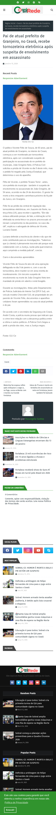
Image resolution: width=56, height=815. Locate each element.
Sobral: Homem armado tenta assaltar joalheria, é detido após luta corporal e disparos (33, 600)
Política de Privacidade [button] (16, 802)
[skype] (39, 2)
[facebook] (18, 2)
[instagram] (28, 2)
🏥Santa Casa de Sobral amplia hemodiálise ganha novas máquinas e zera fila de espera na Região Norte (33, 617)
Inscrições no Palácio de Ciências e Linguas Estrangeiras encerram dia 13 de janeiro (33, 440)
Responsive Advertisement (15, 78)
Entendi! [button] (10, 810)
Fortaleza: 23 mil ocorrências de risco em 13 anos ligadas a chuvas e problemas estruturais (33, 456)
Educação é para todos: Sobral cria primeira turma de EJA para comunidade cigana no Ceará (32, 633)
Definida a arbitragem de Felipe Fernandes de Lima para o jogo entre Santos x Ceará (33, 584)
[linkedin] (44, 682)
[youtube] (38, 550)
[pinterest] (34, 2)
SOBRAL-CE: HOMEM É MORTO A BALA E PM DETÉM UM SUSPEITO (34, 569)
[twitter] (23, 2)
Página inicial (10, 23)
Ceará (19, 23)
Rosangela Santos (34, 419)
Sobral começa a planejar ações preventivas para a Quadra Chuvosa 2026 (32, 736)
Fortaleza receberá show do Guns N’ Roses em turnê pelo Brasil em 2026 (32, 471)
